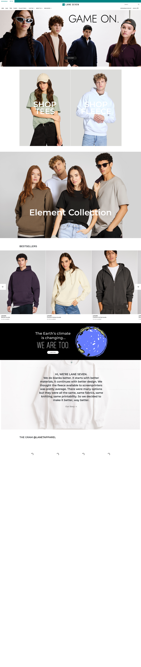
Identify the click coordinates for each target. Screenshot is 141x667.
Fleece (15, 8)
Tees (10, 8)
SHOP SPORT (70, 58)
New (3, 8)
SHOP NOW (70, 221)
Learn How (53, 352)
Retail (11, 1)
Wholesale (4, 1)
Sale (6, 8)
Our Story (70, 406)
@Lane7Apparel (44, 437)
